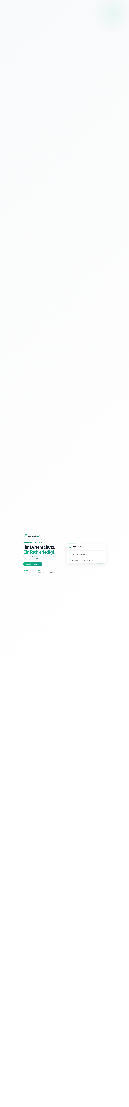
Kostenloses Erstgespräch (32, 564)
